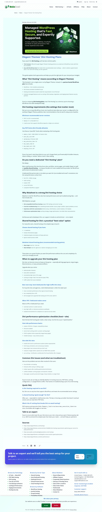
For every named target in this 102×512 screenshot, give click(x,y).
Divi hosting (35, 69)
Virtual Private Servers (37, 481)
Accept (46, 505)
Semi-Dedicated (38, 285)
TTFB (47, 277)
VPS (36, 293)
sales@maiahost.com (80, 479)
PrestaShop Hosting (36, 495)
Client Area (92, 2)
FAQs (82, 7)
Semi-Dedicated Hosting (38, 477)
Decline (56, 505)
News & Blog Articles (59, 475)
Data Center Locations (59, 483)
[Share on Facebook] (34, 445)
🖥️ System (79, 2)
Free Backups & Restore (15, 483)
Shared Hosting (35, 475)
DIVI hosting (12, 479)
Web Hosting (59, 7)
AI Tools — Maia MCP (15, 475)
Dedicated (33, 300)
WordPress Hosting (36, 489)
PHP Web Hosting (14, 477)
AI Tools (69, 7)
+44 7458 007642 (88, 477)
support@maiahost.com (20, 2)
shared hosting (33, 168)
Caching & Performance (15, 485)
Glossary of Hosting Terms (60, 481)
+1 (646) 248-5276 (8, 2)
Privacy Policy (73, 509)
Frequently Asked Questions (61, 479)
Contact (95, 7)
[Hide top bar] (96, 1)
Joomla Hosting (35, 491)
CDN (25, 333)
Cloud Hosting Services (37, 483)
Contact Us (89, 456)
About (89, 7)
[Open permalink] (39, 445)
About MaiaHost (57, 490)
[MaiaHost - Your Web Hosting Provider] (12, 7)
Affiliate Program (58, 477)
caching (28, 180)
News (20, 13)
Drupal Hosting (35, 493)
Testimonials (56, 488)
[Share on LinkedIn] (31, 445)
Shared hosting (29, 220)
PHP (25, 118)
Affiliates (76, 7)
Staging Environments (15, 488)
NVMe (30, 178)
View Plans (77, 456)
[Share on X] (27, 445)
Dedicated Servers (36, 479)
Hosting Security (13, 490)
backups (30, 335)
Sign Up (86, 2)
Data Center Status (58, 485)
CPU (27, 178)
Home (51, 7)
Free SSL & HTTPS (14, 481)
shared (76, 68)
